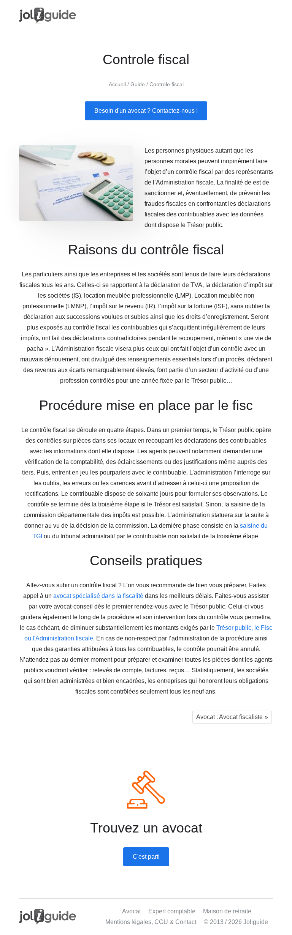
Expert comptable (171, 911)
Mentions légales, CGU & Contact (150, 922)
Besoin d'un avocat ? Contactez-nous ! (146, 110)
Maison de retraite (227, 911)
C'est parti (146, 856)
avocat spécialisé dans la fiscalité (98, 596)
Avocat (131, 911)
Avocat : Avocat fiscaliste (229, 717)
